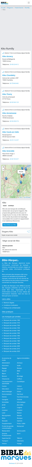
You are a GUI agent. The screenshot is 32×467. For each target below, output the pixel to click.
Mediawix (12, 463)
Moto (3, 418)
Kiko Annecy (7, 56)
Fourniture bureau (22, 397)
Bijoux (4, 373)
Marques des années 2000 (12, 346)
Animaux (19, 363)
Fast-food (20, 394)
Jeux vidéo (20, 405)
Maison (19, 413)
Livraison (5, 410)
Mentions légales (9, 303)
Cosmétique (20, 381)
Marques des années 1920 (12, 325)
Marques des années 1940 (12, 331)
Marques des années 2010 (12, 349)
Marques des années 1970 (12, 338)
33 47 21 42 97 (14, 140)
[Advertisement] (16, 29)
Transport (5, 441)
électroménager (7, 391)
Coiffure (19, 379)
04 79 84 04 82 (14, 83)
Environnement (7, 394)
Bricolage (20, 376)
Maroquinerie (6, 415)
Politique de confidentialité (12, 308)
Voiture (4, 443)
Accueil (3, 8)
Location (19, 410)
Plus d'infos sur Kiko (9, 225)
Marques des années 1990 (12, 343)
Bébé (18, 371)
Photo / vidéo (21, 423)
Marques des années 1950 (12, 333)
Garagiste (5, 399)
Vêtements (20, 441)
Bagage (4, 368)
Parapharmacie (6, 423)
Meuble (19, 415)
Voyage (19, 443)
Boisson (4, 376)
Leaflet (20, 197)
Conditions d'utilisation (11, 305)
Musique (19, 418)
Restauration (6, 431)
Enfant (19, 391)
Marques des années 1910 (12, 323)
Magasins (10, 8)
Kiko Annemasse (9, 113)
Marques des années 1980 (12, 341)
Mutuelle (4, 421)
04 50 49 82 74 (14, 121)
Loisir (3, 413)
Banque (19, 368)
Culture (19, 386)
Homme (19, 399)
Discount (20, 389)
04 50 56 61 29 (14, 102)
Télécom (19, 438)
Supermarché (6, 438)
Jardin (4, 405)
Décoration (5, 389)
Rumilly (27, 8)
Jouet (3, 407)
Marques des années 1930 (12, 328)
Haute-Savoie (19, 8)
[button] (23, 175)
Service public (21, 431)
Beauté (4, 371)
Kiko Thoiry (7, 94)
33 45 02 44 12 (14, 64)
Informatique (21, 402)
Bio (18, 373)
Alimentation (6, 363)
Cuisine (4, 386)
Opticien (19, 421)
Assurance (5, 365)
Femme (4, 397)
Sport (18, 433)
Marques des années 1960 (12, 336)
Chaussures (5, 379)
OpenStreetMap (27, 197)
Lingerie (19, 407)
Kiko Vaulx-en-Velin (10, 132)
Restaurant (20, 426)
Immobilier (5, 402)
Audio (19, 365)
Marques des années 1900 (12, 320)
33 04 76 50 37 (14, 159)
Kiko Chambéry (8, 75)
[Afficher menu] (28, 2)
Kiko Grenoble (8, 151)
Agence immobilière (23, 358)
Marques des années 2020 (12, 351)
